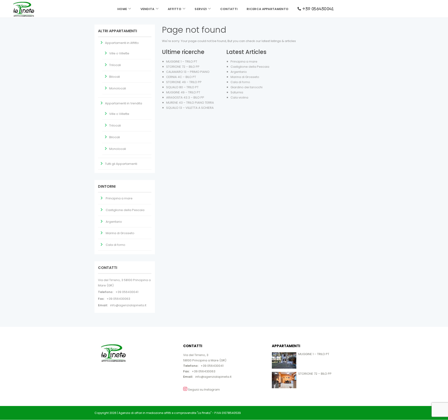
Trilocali (115, 65)
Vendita (147, 9)
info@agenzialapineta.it (128, 305)
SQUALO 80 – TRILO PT (182, 87)
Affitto (174, 9)
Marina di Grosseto (245, 77)
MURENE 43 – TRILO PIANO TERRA (190, 102)
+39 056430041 (127, 292)
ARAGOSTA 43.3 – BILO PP (185, 97)
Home (122, 9)
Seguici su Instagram (203, 389)
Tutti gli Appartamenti (121, 164)
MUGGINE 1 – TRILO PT (181, 61)
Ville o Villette (119, 53)
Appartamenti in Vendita (123, 103)
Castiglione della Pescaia (250, 66)
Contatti (229, 9)
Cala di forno (240, 82)
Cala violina (239, 97)
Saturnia (237, 92)
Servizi (201, 9)
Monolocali (117, 88)
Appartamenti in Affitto (122, 43)
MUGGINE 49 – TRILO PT (183, 92)
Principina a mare (244, 61)
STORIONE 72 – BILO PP (183, 66)
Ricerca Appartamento (267, 9)
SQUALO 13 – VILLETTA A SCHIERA (190, 108)
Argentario (239, 72)
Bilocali (114, 76)
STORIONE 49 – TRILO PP (184, 82)
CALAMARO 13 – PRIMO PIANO (188, 72)
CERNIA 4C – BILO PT (181, 77)
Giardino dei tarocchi (246, 87)
